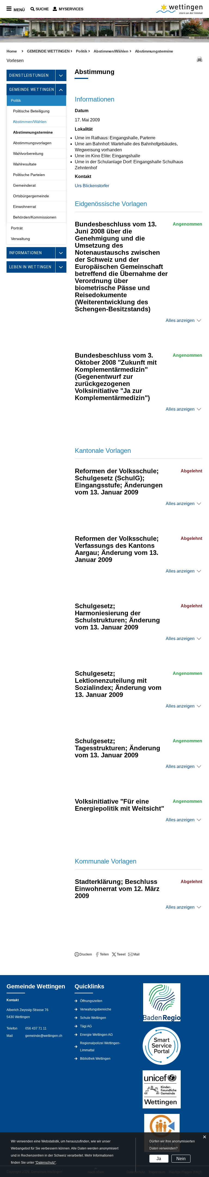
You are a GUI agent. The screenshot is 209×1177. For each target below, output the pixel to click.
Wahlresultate (24, 164)
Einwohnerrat (24, 206)
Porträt (17, 228)
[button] (83, 954)
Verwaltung (20, 238)
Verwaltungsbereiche (95, 1009)
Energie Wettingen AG (96, 1035)
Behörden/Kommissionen (34, 217)
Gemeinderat (24, 185)
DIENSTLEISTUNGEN (29, 75)
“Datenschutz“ (45, 1162)
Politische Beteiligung (31, 111)
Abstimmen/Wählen (30, 121)
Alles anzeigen (180, 320)
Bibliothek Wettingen (95, 1059)
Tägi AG (86, 1026)
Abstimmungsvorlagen (32, 143)
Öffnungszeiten (91, 1001)
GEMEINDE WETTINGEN (31, 89)
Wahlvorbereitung (28, 153)
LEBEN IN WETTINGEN (30, 267)
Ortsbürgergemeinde (31, 196)
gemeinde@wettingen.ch (43, 1036)
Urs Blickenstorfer (92, 185)
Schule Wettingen (93, 1018)
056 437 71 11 (36, 1028)
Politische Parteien (29, 175)
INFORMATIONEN (25, 253)
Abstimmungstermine (33, 132)
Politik (16, 100)
